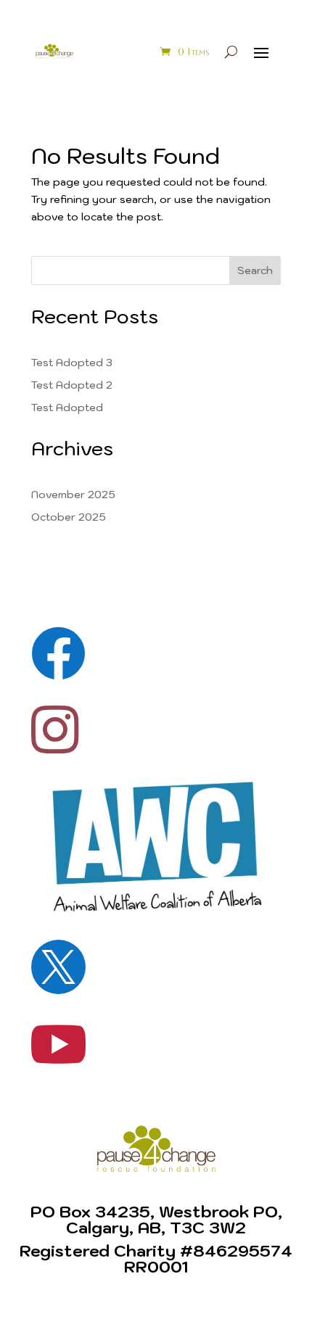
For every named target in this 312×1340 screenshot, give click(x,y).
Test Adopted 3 (71, 362)
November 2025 (73, 494)
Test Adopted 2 (71, 385)
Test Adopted (67, 407)
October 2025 (68, 517)
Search (255, 270)
